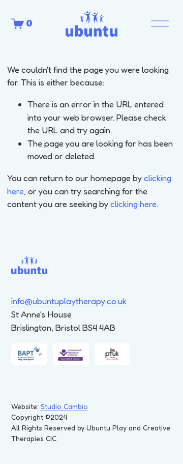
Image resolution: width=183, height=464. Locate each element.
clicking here (133, 203)
